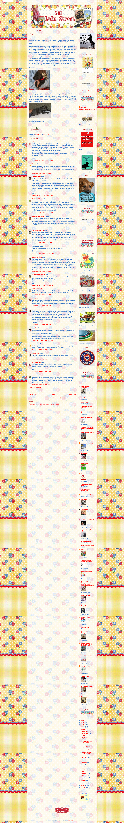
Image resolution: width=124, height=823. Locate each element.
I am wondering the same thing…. (87, 742)
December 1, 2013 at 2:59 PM (41, 305)
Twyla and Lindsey (37, 288)
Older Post (72, 394)
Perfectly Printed (37, 198)
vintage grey (35, 353)
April (84, 771)
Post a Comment (35, 387)
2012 (83, 780)
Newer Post (33, 394)
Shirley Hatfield (37, 257)
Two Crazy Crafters (87, 655)
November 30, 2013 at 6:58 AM (42, 227)
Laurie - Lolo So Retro (39, 309)
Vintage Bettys (85, 666)
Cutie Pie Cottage (86, 417)
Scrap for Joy (85, 595)
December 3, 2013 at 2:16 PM (41, 384)
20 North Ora (36, 362)
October (85, 757)
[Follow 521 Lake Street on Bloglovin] (87, 220)
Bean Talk (84, 398)
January (85, 778)
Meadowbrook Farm (87, 495)
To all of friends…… (85, 738)
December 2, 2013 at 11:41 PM (42, 371)
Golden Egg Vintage (87, 443)
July (83, 764)
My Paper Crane (86, 541)
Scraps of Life (85, 617)
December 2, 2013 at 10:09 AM (42, 340)
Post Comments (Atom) (57, 398)
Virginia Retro (85, 676)
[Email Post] (53, 134)
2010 (83, 785)
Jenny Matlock (85, 474)
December (85, 731)
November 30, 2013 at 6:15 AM (42, 195)
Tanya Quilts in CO (38, 230)
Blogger (70, 820)
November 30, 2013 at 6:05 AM (42, 173)
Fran (33, 164)
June (84, 766)
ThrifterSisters (36, 176)
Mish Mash (84, 499)
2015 (83, 724)
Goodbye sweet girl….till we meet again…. (87, 753)
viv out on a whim (86, 686)
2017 (83, 720)
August (84, 762)
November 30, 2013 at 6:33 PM (42, 294)
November (85, 733)
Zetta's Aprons (85, 696)
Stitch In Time (85, 627)
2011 (83, 783)
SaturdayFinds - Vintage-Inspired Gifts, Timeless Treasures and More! (87, 583)
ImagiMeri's (84, 463)
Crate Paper (84, 402)
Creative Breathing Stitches (86, 407)
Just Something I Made (86, 484)
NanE (33, 375)
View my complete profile (87, 109)
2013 (83, 729)
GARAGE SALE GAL (38, 274)
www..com (84, 793)
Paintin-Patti (84, 550)
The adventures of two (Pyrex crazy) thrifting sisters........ (86, 644)
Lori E (34, 328)
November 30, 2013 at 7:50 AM (42, 242)
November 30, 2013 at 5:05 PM (42, 271)
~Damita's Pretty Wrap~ (39, 298)
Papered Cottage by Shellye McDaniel (87, 560)
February (85, 775)
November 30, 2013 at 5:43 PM (42, 285)
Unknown (35, 343)
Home (53, 394)
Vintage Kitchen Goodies (86, 798)
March (84, 773)
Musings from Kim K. (38, 216)
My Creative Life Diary (86, 530)
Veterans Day (86, 750)
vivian (33, 141)
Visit (85, 90)
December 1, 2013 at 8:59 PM (41, 324)
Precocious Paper (86, 571)
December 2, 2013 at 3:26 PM (42, 349)
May (84, 769)
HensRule (84, 453)
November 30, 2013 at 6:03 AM (42, 160)
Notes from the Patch (87, 545)
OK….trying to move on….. (86, 747)
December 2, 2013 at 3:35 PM (42, 359)
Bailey (84, 735)
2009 (83, 787)
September (86, 760)
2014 (83, 727)
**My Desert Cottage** (85, 387)
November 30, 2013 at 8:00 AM (43, 253)
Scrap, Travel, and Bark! (86, 606)
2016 (83, 722)
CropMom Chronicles (84, 412)
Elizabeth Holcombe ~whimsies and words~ (87, 428)
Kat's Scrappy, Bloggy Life (85, 490)
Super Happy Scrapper (85, 632)
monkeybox (84, 509)
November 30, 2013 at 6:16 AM (42, 213)
